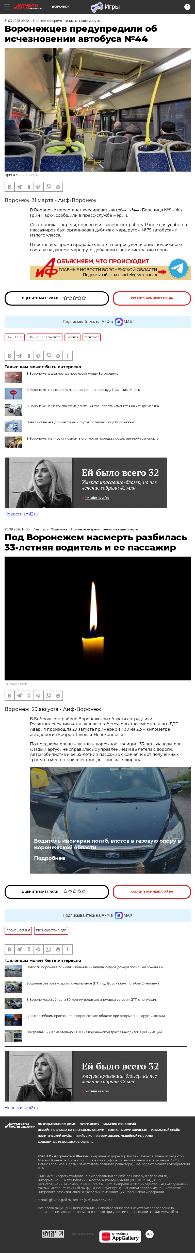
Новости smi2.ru (21, 514)
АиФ (34, 175)
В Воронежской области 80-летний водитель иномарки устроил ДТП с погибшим (91, 999)
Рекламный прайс (165, 1130)
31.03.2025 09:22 (17, 21)
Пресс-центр (89, 1124)
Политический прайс (55, 1136)
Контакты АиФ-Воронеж (127, 1130)
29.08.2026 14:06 (17, 529)
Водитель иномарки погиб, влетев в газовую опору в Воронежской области (107, 844)
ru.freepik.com (16, 684)
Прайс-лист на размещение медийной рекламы (114, 1136)
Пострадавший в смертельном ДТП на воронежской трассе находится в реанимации (94, 1032)
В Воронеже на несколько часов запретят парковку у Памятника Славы (83, 390)
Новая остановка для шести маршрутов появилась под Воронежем (80, 422)
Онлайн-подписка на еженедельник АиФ (71, 1130)
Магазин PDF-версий (119, 1124)
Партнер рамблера (82, 1233)
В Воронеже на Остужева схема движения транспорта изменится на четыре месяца (92, 406)
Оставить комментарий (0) (152, 298)
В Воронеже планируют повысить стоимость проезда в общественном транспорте (92, 438)
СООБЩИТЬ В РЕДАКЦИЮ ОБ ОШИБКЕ (65, 1142)
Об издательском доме (57, 1124)
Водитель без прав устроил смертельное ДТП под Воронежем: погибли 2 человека (92, 983)
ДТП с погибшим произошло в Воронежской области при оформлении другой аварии (95, 1016)
